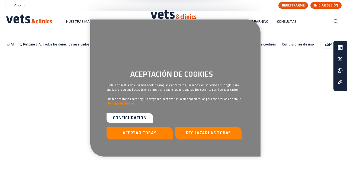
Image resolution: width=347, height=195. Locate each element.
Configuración (129, 118)
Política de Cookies (121, 103)
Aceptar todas (139, 133)
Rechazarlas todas (208, 133)
